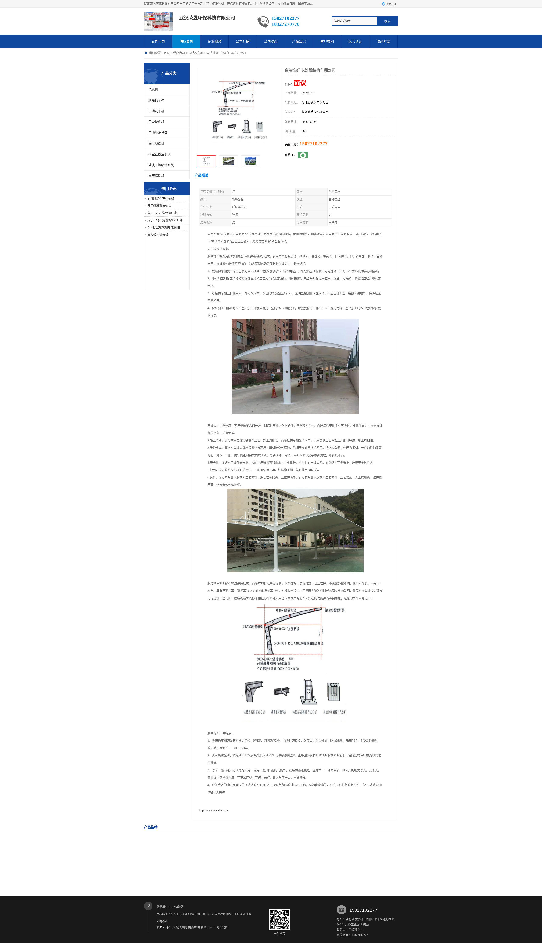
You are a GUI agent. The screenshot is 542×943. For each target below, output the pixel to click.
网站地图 (222, 927)
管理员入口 (208, 927)
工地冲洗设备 (157, 132)
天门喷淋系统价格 (159, 205)
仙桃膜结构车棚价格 (160, 198)
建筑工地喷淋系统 (161, 165)
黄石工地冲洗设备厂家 (162, 213)
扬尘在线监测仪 (159, 154)
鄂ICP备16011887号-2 (198, 913)
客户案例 (327, 41)
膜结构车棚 (195, 53)
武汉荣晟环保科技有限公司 (228, 913)
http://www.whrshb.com (213, 810)
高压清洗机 (156, 176)
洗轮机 (153, 89)
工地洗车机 (156, 111)
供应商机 (186, 41)
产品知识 (299, 41)
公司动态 (271, 41)
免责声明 (194, 927)
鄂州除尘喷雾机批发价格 (163, 227)
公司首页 (158, 41)
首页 (167, 53)
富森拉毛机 (156, 122)
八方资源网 (179, 927)
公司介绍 (242, 41)
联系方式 (383, 41)
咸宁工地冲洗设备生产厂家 (165, 220)
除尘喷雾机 (156, 143)
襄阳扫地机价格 (157, 234)
